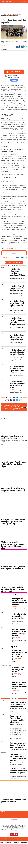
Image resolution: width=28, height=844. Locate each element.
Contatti (10, 838)
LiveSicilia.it (4, 14)
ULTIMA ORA (3, 811)
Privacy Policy (5, 838)
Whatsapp (5, 842)
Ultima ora (21, 842)
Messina (8, 815)
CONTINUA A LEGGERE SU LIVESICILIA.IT (14, 262)
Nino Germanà (16, 690)
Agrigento (16, 811)
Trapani (20, 815)
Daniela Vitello (16, 637)
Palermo (15, 14)
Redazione (13, 276)
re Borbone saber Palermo (11, 248)
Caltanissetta (22, 811)
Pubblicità (15, 838)
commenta (18, 252)
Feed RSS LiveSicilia (21, 838)
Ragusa (12, 815)
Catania (12, 811)
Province (10, 14)
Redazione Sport (8, 45)
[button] (2, 806)
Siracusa (16, 815)
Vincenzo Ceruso (17, 658)
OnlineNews (4, 441)
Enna (26, 811)
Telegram (12, 842)
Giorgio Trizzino (17, 673)
